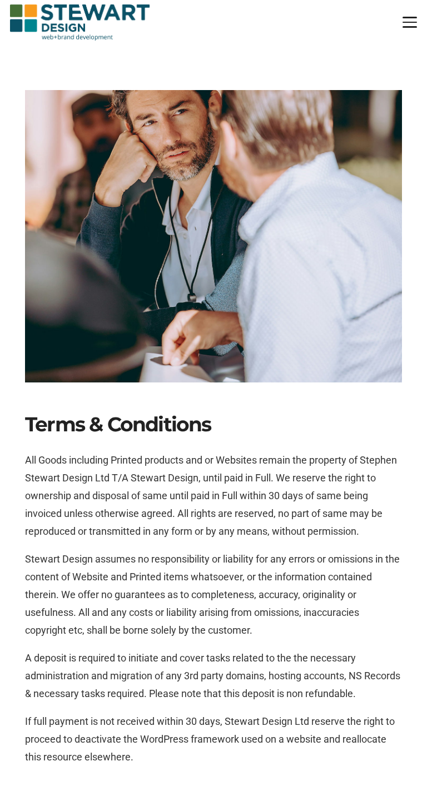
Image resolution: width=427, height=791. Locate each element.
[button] (410, 22)
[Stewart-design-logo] (80, 22)
